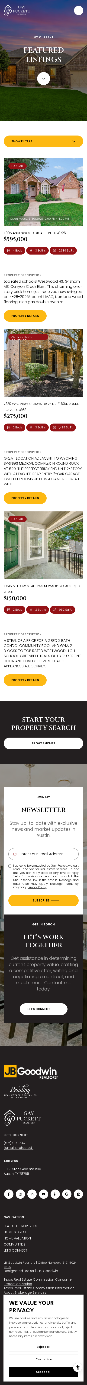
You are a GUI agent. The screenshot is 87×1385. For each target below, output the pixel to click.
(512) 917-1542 (15, 1143)
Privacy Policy (37, 887)
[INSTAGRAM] (20, 1194)
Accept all (44, 1372)
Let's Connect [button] (15, 1250)
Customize (43, 1359)
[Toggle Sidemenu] (78, 10)
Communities (14, 1244)
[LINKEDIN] (32, 1194)
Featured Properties (20, 1226)
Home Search (15, 1232)
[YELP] (55, 1194)
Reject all (43, 1347)
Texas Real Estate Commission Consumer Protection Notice (38, 1281)
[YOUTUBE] (43, 1194)
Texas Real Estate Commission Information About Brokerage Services (39, 1290)
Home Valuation (17, 1238)
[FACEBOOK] (8, 1194)
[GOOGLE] (66, 1194)
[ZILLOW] (78, 1194)
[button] (44, 1009)
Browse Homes (43, 743)
